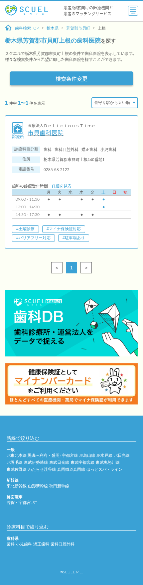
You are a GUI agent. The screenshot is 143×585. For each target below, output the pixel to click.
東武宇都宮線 (82, 462)
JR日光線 (122, 455)
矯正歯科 (41, 544)
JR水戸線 (104, 455)
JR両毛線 (15, 462)
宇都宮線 (70, 455)
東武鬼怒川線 (108, 462)
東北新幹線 (17, 486)
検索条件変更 (71, 78)
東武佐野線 (17, 469)
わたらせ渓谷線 (42, 469)
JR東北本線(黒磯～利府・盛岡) (34, 455)
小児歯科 (24, 544)
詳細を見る (62, 186)
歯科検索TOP (27, 28)
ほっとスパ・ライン (104, 469)
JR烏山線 (87, 455)
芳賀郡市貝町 (78, 28)
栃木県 (53, 28)
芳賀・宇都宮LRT (22, 503)
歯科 (11, 544)
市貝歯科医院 (46, 133)
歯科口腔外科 (62, 544)
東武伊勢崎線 (36, 462)
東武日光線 (59, 462)
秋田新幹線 (59, 486)
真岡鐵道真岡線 (71, 469)
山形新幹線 (38, 486)
